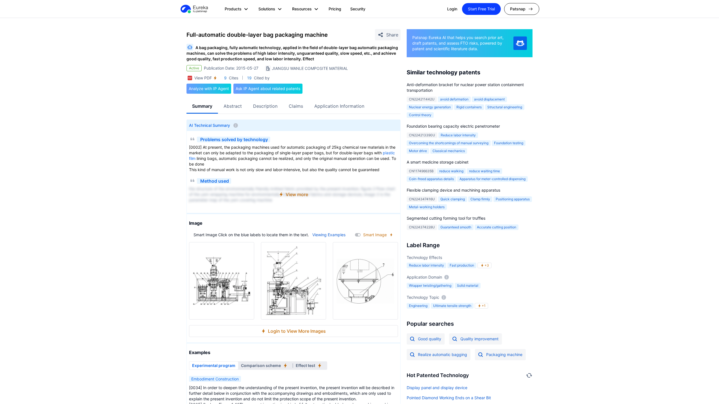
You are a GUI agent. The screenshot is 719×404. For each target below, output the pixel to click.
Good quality (429, 338)
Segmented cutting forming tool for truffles (446, 218)
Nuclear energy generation (430, 107)
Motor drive (418, 151)
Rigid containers (469, 107)
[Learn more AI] (520, 43)
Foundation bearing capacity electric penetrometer (453, 126)
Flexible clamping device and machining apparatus (453, 190)
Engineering (418, 306)
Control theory (420, 115)
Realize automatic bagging (442, 354)
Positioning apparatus (513, 199)
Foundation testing (508, 143)
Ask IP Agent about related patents (268, 88)
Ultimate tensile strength (452, 306)
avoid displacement (489, 99)
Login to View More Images (297, 331)
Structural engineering (504, 107)
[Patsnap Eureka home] (194, 9)
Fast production (462, 265)
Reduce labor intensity (458, 135)
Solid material (467, 285)
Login (452, 8)
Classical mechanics (449, 151)
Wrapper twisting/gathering (430, 285)
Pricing (335, 8)
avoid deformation (454, 99)
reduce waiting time (484, 171)
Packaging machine (504, 354)
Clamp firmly (480, 199)
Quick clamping (452, 199)
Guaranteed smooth (455, 227)
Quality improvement (479, 338)
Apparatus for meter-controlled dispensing (492, 179)
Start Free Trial (481, 8)
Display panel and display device (437, 387)
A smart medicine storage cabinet (437, 162)
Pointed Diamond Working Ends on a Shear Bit (449, 397)
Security (357, 8)
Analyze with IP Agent (209, 88)
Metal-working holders (427, 207)
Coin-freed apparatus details (431, 179)
